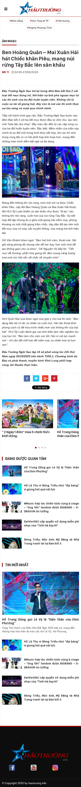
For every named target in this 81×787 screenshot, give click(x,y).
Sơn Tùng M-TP (40, 21)
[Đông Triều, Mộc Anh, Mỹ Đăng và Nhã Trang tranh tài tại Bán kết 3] (12, 542)
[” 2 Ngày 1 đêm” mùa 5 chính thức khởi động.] (27, 413)
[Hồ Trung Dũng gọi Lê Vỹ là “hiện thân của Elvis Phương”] (12, 470)
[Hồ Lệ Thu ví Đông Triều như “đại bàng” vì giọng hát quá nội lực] (12, 488)
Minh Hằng (17, 21)
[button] (36, 447)
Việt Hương (63, 21)
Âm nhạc (9, 41)
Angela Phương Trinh (40, 27)
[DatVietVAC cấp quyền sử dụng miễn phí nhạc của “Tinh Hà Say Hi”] (12, 524)
